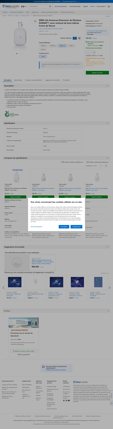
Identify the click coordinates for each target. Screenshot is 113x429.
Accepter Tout (76, 226)
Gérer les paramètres (36, 226)
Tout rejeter (64, 226)
